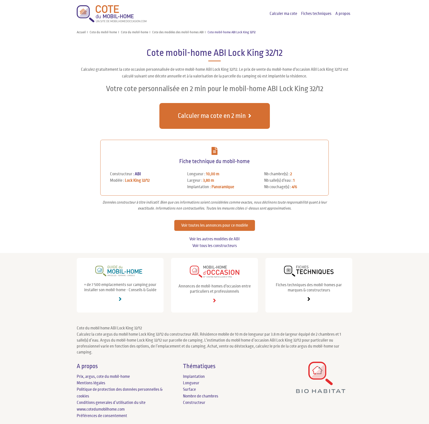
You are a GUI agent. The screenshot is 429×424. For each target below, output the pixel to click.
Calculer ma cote (283, 13)
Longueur (191, 383)
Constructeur (194, 402)
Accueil (81, 32)
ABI (138, 174)
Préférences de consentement (102, 416)
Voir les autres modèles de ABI (214, 239)
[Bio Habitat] (320, 391)
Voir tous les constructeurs (214, 246)
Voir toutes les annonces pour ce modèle (214, 225)
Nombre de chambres (200, 396)
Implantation (194, 376)
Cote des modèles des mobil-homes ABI (178, 32)
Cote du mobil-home (103, 32)
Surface (189, 389)
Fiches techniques (316, 13)
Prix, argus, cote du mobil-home (103, 376)
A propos (342, 13)
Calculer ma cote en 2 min (212, 115)
